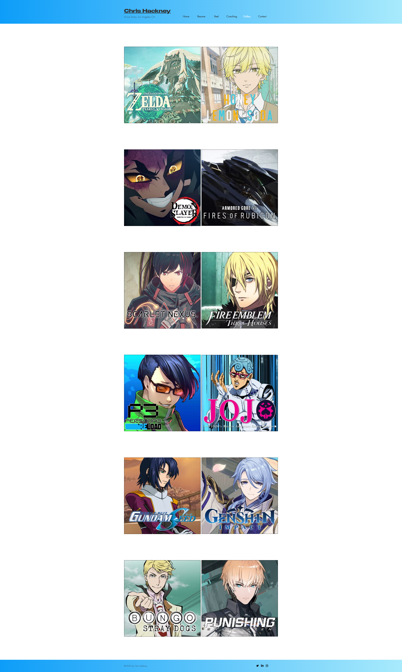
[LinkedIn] (262, 665)
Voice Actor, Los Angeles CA (139, 17)
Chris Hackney (147, 11)
